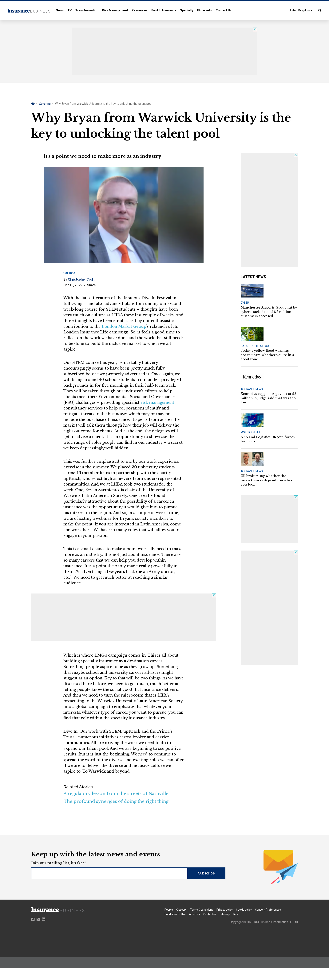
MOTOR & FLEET (250, 432)
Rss (235, 914)
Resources (140, 10)
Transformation (86, 10)
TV (70, 10)
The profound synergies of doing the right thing (116, 801)
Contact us (209, 914)
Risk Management (115, 10)
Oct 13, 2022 (72, 285)
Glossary (181, 909)
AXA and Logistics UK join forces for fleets (268, 439)
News (60, 10)
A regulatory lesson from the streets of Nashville (116, 793)
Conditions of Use (175, 914)
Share (91, 285)
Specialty (186, 10)
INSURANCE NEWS (252, 389)
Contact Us (224, 10)
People (168, 909)
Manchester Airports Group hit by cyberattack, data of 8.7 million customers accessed (269, 311)
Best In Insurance (163, 10)
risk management (157, 402)
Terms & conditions (201, 909)
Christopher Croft (81, 279)
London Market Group (124, 326)
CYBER (245, 302)
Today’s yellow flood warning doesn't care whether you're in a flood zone (267, 355)
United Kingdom (300, 10)
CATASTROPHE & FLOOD (256, 346)
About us (194, 914)
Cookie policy (244, 909)
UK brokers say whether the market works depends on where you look (267, 480)
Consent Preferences (268, 909)
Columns (45, 104)
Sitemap (225, 914)
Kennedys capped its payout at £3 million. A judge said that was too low (268, 398)
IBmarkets (204, 10)
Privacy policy (224, 909)
